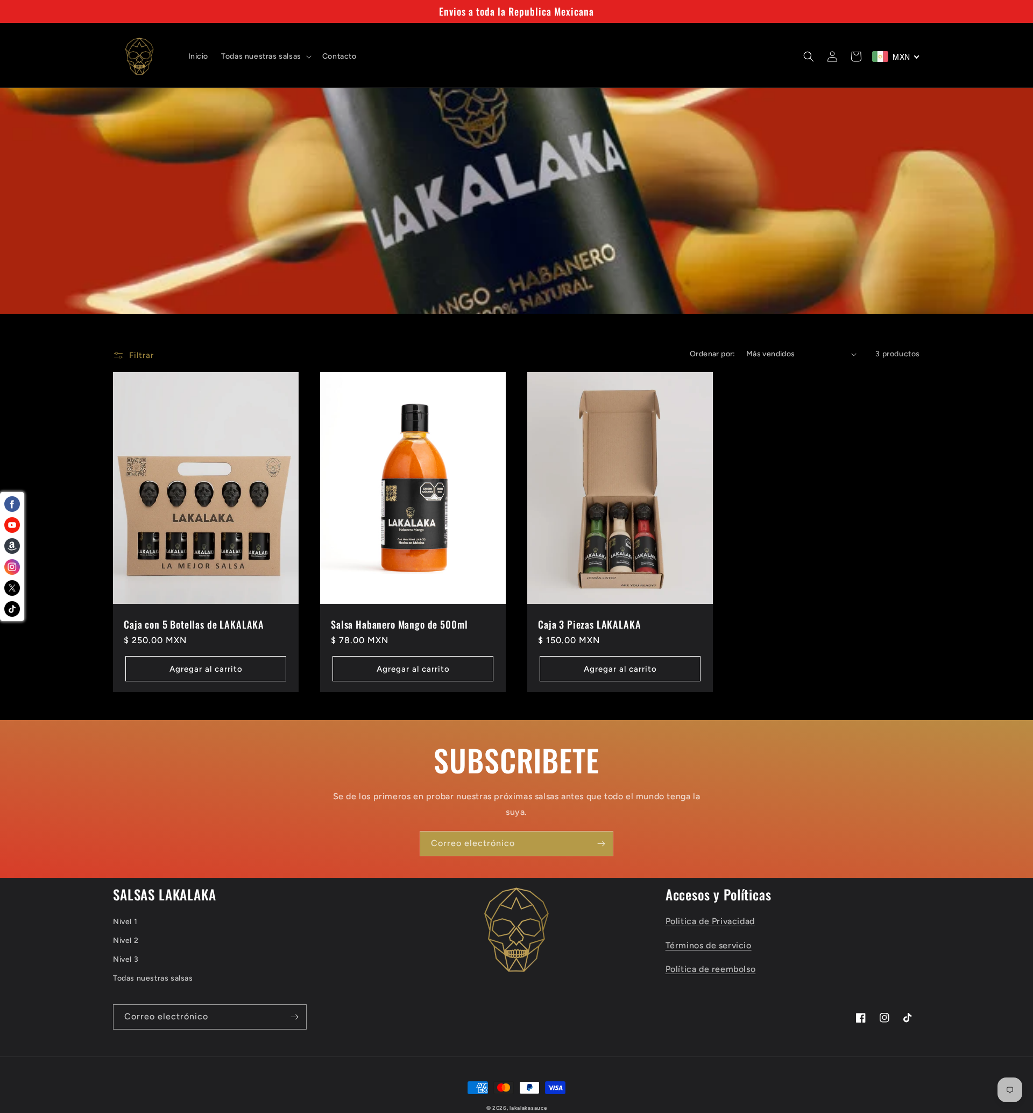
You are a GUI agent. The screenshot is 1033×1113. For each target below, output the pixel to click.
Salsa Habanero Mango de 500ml (399, 624)
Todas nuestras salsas (153, 978)
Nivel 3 (125, 959)
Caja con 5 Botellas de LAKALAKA (194, 624)
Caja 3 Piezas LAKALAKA (589, 624)
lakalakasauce (528, 1107)
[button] (265, 56)
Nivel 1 (125, 921)
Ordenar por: (712, 353)
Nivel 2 (125, 940)
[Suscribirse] (601, 843)
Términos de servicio (709, 945)
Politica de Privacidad (710, 921)
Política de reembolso (711, 969)
